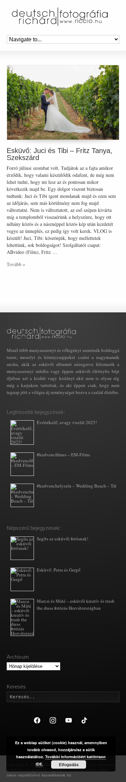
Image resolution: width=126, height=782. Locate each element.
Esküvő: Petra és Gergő (58, 570)
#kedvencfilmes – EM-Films (63, 454)
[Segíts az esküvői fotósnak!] (22, 548)
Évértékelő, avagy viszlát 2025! (67, 422)
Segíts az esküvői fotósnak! (62, 538)
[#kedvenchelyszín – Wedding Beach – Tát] (22, 495)
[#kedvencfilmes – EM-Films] (22, 464)
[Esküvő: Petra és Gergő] (22, 579)
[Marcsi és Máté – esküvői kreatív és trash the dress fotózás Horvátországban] (22, 617)
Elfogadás (69, 764)
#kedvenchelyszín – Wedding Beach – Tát (77, 486)
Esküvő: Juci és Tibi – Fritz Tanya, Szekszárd (59, 154)
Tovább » (16, 264)
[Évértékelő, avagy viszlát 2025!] (22, 432)
